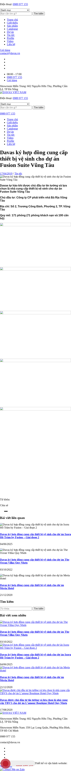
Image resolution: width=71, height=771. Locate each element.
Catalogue (12, 28)
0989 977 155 (20, 4)
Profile (10, 38)
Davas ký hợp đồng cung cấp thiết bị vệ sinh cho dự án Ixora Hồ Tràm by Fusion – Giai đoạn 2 (35, 536)
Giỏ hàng (5, 50)
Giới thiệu (12, 22)
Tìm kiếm (38, 13)
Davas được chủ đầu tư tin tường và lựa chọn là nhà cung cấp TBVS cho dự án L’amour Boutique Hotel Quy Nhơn (34, 702)
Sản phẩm (12, 25)
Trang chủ (12, 19)
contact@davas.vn (10, 53)
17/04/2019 (6, 173)
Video (10, 41)
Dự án (10, 32)
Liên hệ (11, 44)
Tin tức (11, 35)
